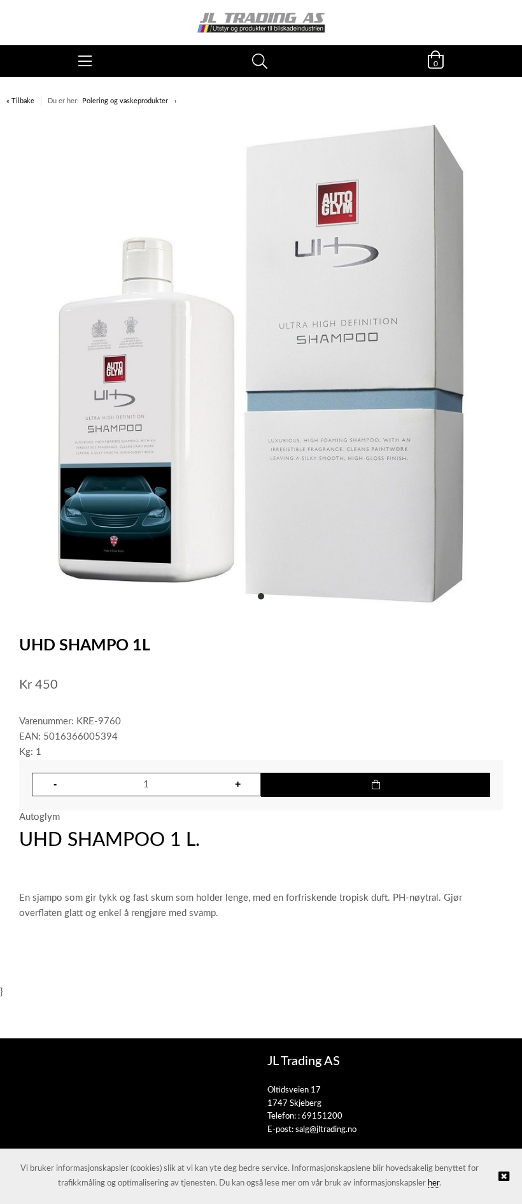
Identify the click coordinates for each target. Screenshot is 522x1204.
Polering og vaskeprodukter (125, 100)
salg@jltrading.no (325, 1130)
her (433, 1183)
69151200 (322, 1116)
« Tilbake (20, 100)
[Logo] (261, 16)
